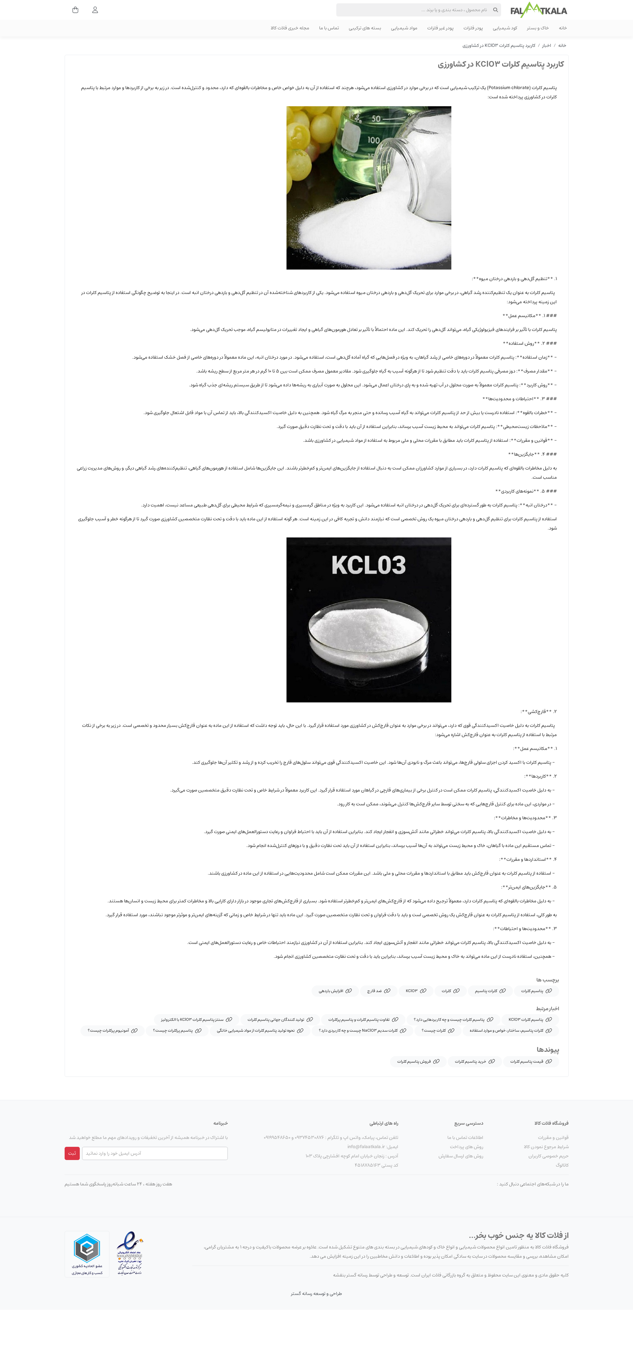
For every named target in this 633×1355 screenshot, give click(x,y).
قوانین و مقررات (553, 1138)
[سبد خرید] (73, 10)
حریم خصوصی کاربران (548, 1156)
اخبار (546, 45)
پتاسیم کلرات (532, 990)
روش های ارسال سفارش (460, 1156)
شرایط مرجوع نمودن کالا (546, 1147)
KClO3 (412, 990)
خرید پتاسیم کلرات (470, 1061)
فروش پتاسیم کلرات (414, 1061)
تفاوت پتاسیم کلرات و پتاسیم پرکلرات (359, 1019)
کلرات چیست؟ (434, 1030)
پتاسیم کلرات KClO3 (526, 1019)
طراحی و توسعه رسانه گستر (316, 1294)
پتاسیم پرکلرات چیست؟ (173, 1030)
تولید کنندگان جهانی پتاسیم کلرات (276, 1019)
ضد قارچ (374, 990)
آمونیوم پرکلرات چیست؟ (108, 1030)
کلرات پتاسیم (486, 990)
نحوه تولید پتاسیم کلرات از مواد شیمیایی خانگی (256, 1030)
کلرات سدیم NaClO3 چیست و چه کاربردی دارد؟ (358, 1030)
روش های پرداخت (466, 1147)
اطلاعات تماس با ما (465, 1138)
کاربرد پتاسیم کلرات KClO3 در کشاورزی (499, 45)
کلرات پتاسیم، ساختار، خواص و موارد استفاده (506, 1030)
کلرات (446, 990)
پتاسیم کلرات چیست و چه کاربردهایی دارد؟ (449, 1019)
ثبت (72, 1153)
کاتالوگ (562, 1165)
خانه (562, 45)
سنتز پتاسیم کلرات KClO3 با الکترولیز (192, 1019)
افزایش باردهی (331, 990)
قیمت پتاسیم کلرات (526, 1061)
